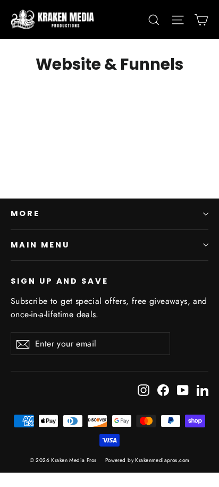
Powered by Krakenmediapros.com (147, 460)
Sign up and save (59, 281)
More (25, 213)
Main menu (40, 245)
